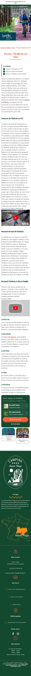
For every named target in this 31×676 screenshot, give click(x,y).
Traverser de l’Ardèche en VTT (14, 69)
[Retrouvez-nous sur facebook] (24, 9)
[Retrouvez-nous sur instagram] (27, 9)
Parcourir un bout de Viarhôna (14, 71)
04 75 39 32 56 (15, 424)
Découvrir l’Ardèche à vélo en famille (16, 74)
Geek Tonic (25, 664)
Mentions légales (11, 665)
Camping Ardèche (5, 48)
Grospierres (12, 337)
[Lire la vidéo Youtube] (15, 218)
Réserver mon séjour (15, 419)
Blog (13, 48)
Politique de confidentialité (18, 665)
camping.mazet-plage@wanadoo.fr (18, 6)
